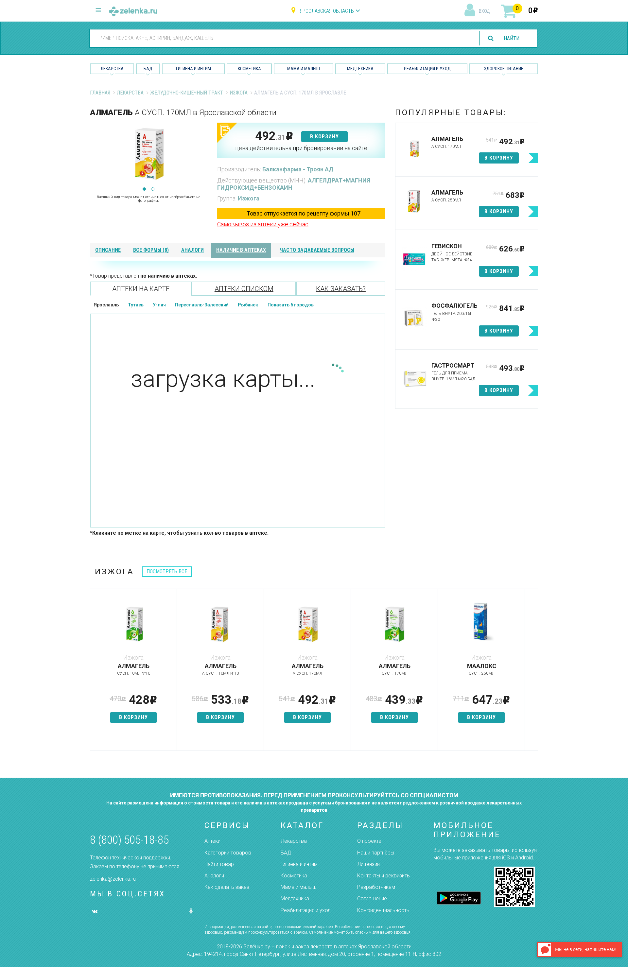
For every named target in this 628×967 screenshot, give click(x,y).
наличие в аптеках (241, 250)
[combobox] (280, 37)
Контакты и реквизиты (383, 875)
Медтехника (360, 68)
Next (202, 155)
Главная (100, 93)
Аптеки (212, 841)
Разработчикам (376, 887)
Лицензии (368, 864)
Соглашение (372, 898)
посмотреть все (167, 571)
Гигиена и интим (299, 864)
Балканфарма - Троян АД (298, 169)
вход (484, 11)
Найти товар (219, 864)
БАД (148, 68)
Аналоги (214, 875)
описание (108, 250)
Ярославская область (327, 11)
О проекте (369, 841)
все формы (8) (151, 250)
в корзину (324, 136)
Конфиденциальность (383, 910)
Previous (95, 155)
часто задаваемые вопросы (317, 250)
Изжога (239, 93)
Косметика (249, 68)
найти (511, 38)
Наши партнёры (375, 853)
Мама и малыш (303, 68)
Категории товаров (227, 853)
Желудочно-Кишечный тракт (186, 93)
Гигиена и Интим (193, 68)
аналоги (192, 250)
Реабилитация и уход (427, 68)
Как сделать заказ (226, 887)
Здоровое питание (503, 68)
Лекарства (112, 68)
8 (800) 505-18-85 (129, 840)
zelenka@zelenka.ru (113, 879)
